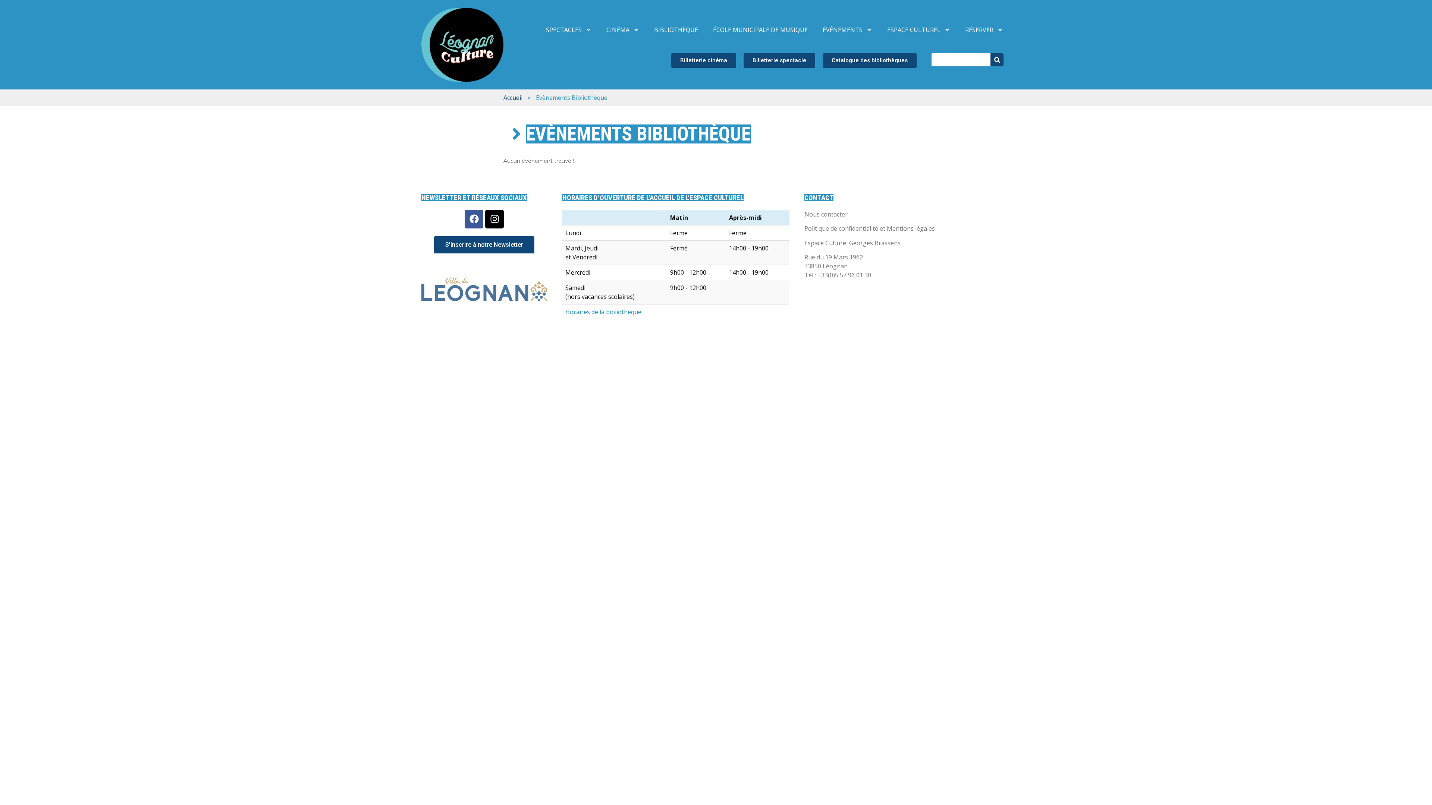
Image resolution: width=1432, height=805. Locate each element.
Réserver (979, 30)
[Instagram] (494, 219)
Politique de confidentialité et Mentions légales (869, 228)
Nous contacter (826, 214)
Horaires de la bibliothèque (603, 312)
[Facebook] (474, 219)
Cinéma (617, 30)
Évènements (843, 30)
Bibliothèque (676, 30)
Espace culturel (913, 30)
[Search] (997, 59)
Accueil (512, 98)
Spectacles (564, 30)
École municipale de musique (760, 30)
